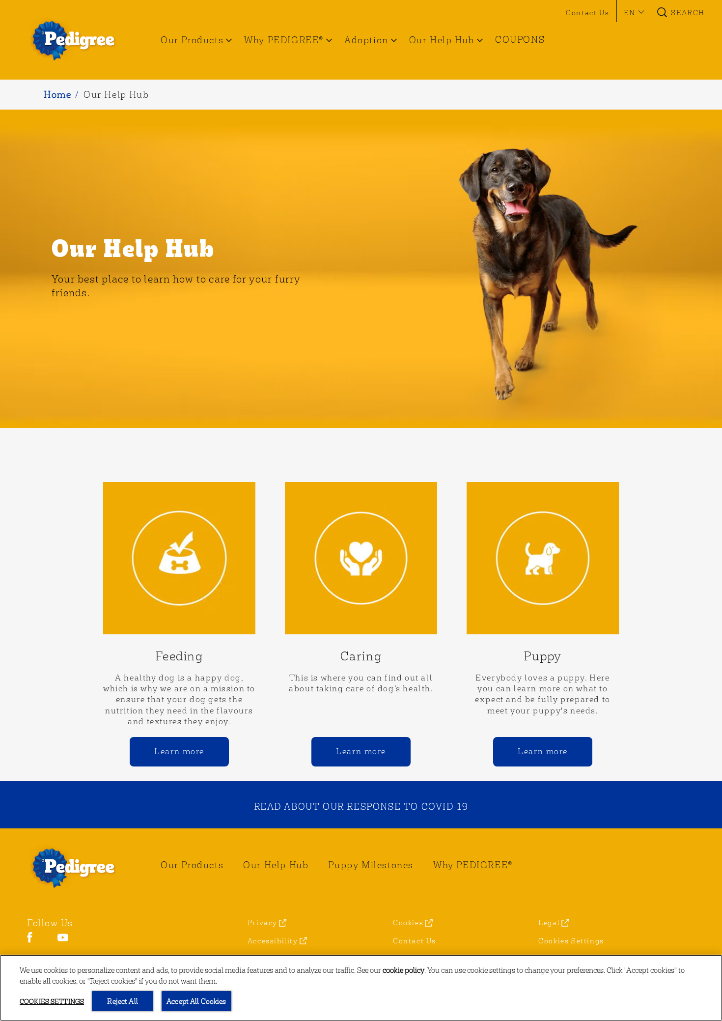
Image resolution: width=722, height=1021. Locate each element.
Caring (361, 655)
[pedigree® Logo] (79, 867)
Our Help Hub (116, 94)
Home (57, 94)
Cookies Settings (571, 940)
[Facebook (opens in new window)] (29, 941)
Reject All (122, 1000)
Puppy (543, 655)
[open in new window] (179, 558)
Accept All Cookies (196, 1000)
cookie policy (403, 969)
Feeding (179, 655)
